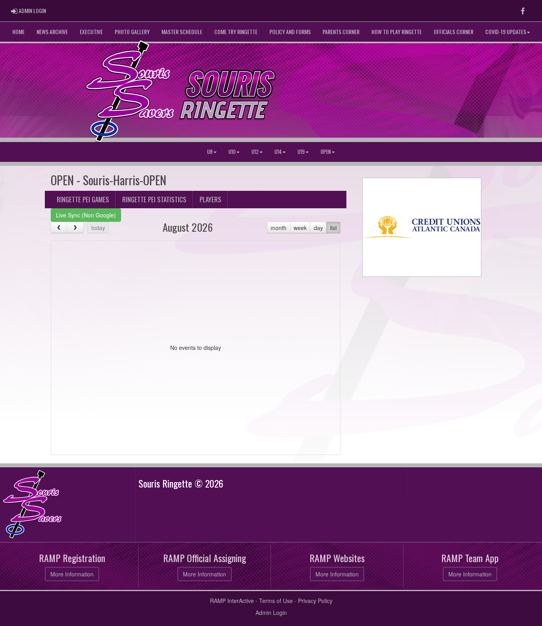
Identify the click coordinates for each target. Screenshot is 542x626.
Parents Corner (341, 31)
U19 (301, 152)
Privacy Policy (315, 601)
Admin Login (271, 612)
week (300, 228)
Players (210, 199)
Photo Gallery (132, 31)
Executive (91, 31)
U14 (278, 152)
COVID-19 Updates (505, 31)
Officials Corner (453, 31)
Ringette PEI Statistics (154, 199)
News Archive (52, 31)
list (333, 228)
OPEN (326, 152)
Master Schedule (181, 31)
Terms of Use (276, 601)
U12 (255, 152)
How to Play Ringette (396, 31)
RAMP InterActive (232, 601)
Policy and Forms (290, 31)
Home (18, 31)
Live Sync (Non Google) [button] (86, 215)
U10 (232, 152)
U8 (210, 152)
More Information (72, 574)
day (318, 228)
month (278, 228)
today (98, 228)
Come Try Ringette (236, 31)
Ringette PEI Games (83, 199)
